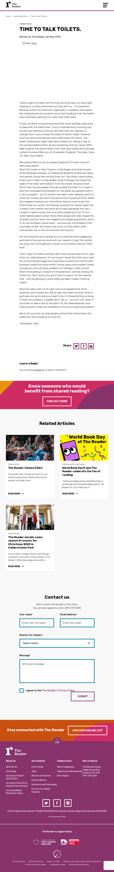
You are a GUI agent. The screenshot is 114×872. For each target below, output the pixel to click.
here (44, 261)
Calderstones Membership (69, 771)
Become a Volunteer (41, 775)
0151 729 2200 (73, 608)
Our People (11, 771)
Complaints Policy (57, 865)
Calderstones (25, 24)
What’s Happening (65, 767)
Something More (21, 16)
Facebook (84, 346)
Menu (105, 5)
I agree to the (50, 690)
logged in (39, 370)
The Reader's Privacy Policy (58, 690)
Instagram (68, 803)
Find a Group (37, 767)
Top (57, 742)
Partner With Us (38, 780)
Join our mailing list (87, 730)
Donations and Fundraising (44, 784)
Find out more (57, 401)
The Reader (13, 4)
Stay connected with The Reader (35, 730)
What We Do (11, 767)
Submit (83, 696)
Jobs (33, 771)
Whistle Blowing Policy (79, 865)
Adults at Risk (53, 861)
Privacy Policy (19, 861)
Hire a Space (63, 775)
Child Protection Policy (35, 865)
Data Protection (35, 861)
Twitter (76, 346)
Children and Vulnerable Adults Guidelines (82, 861)
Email (91, 346)
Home (8, 16)
